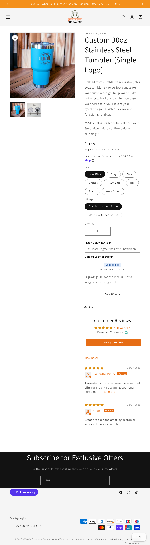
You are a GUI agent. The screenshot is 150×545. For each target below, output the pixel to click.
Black (92, 191)
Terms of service (73, 539)
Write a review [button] (113, 342)
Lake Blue (95, 174)
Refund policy (116, 539)
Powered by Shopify (52, 539)
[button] (8, 17)
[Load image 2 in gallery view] (34, 110)
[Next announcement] (143, 4)
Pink (129, 174)
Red (132, 182)
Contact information (96, 539)
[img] (94, 368)
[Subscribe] (105, 480)
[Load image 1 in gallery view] (18, 110)
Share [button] (91, 307)
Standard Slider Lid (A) (103, 206)
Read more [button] (108, 392)
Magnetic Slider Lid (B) (103, 215)
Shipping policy (132, 543)
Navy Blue (114, 182)
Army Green (113, 191)
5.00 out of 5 (122, 328)
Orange (93, 182)
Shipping (89, 149)
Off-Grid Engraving (32, 539)
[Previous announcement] (7, 4)
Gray (114, 174)
